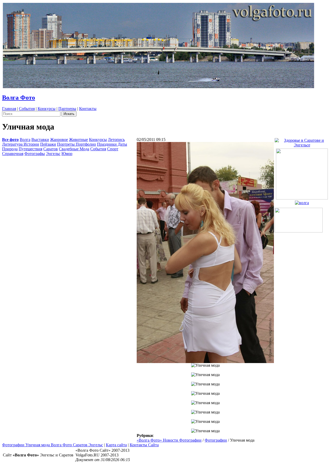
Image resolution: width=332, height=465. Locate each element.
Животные (78, 139)
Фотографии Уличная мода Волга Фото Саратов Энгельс (52, 445)
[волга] (302, 201)
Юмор (66, 153)
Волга (25, 139)
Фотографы (34, 153)
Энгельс (53, 153)
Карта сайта (116, 445)
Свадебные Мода (74, 149)
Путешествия (30, 149)
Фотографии (216, 440)
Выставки (40, 139)
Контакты (87, 108)
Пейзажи (48, 144)
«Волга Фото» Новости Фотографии (169, 440)
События (27, 108)
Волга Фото (18, 97)
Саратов (50, 149)
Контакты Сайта (144, 445)
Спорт (112, 149)
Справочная (12, 153)
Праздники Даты (112, 144)
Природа (10, 149)
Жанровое (59, 139)
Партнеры (67, 108)
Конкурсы (47, 108)
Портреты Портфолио (76, 144)
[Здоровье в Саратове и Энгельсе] (302, 141)
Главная (9, 108)
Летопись (116, 139)
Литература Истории (20, 144)
